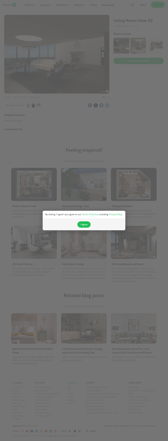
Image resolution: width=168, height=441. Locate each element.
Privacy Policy (115, 214)
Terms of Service (90, 214)
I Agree (84, 224)
